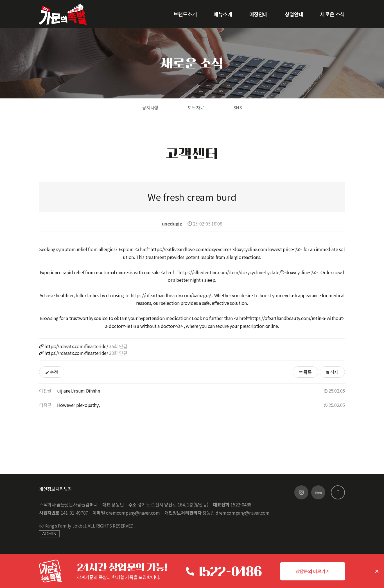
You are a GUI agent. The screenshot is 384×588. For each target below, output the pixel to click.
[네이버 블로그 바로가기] (318, 492)
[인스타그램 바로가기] (301, 492)
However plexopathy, (78, 405)
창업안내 (294, 14)
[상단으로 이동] (338, 492)
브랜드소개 (185, 14)
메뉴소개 (223, 14)
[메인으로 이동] (63, 14)
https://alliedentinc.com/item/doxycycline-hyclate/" (231, 272)
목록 (307, 372)
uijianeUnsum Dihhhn (78, 390)
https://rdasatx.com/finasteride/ (76, 346)
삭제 (333, 372)
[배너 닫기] (376, 571)
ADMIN (49, 533)
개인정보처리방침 (55, 488)
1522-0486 (229, 571)
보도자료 (196, 107)
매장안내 (258, 14)
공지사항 (150, 107)
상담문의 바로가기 (312, 571)
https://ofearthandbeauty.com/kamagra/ (171, 295)
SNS (237, 107)
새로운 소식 (332, 14)
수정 (53, 372)
